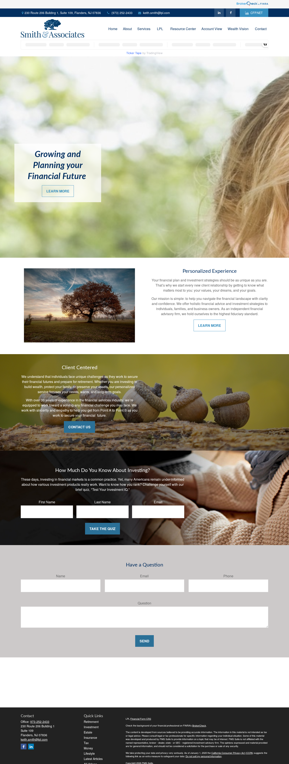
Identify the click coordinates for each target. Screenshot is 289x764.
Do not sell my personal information (204, 756)
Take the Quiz (102, 528)
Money (88, 748)
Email (158, 502)
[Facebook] (230, 12)
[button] (113, 28)
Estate (88, 732)
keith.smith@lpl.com (156, 13)
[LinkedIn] (219, 12)
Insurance (90, 737)
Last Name (102, 502)
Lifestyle (89, 753)
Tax (86, 743)
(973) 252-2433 (121, 13)
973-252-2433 (39, 721)
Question (144, 603)
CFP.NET (256, 13)
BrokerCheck (199, 725)
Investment (91, 727)
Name (60, 575)
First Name (47, 502)
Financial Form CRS (140, 718)
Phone (228, 575)
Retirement (91, 721)
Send (144, 641)
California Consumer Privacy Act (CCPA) (232, 752)
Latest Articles (93, 759)
